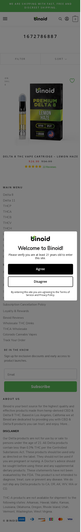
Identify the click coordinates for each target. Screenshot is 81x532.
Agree (40, 269)
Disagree (40, 281)
